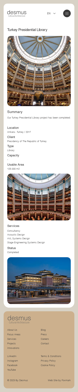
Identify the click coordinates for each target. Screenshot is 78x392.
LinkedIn (11, 356)
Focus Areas (13, 334)
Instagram (12, 360)
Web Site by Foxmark (59, 380)
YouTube (11, 369)
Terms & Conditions (51, 356)
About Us (12, 330)
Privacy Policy (48, 360)
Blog (43, 330)
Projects (11, 343)
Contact (45, 343)
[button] (67, 13)
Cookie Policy (48, 365)
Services (11, 339)
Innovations (13, 348)
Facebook (12, 365)
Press (44, 334)
